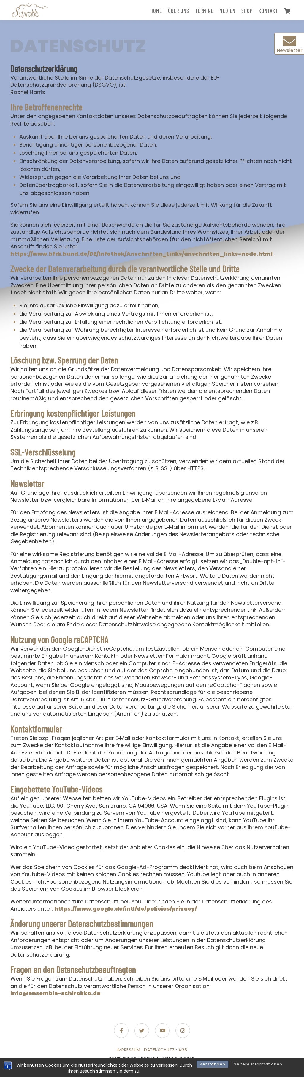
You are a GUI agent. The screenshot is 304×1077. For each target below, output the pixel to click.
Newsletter (290, 50)
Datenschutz (159, 1050)
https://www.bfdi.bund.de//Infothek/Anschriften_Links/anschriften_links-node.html (141, 254)
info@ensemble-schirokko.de (55, 993)
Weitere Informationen (257, 1064)
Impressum (128, 1050)
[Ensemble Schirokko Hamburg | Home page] (30, 10)
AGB (182, 1050)
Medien (227, 10)
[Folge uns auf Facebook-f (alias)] (121, 1030)
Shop (247, 10)
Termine (204, 10)
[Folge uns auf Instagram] (182, 1030)
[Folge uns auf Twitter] (141, 1030)
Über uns (178, 10)
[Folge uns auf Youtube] (162, 1030)
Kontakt (268, 10)
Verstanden (212, 1064)
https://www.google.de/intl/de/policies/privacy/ (125, 908)
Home (156, 10)
